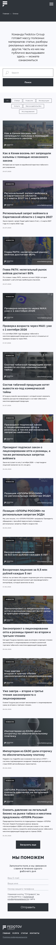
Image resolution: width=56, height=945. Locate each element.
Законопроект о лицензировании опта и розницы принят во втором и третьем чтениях (27, 632)
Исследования (28, 111)
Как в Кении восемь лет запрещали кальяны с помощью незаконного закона (27, 157)
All (7, 101)
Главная (6, 14)
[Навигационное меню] (51, 4)
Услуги (17, 106)
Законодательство (33, 106)
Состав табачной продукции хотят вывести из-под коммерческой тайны (26, 388)
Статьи (17, 101)
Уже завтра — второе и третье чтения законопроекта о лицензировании (23, 694)
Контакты (34, 933)
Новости (29, 101)
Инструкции (44, 101)
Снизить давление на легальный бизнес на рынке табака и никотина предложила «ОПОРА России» (27, 813)
